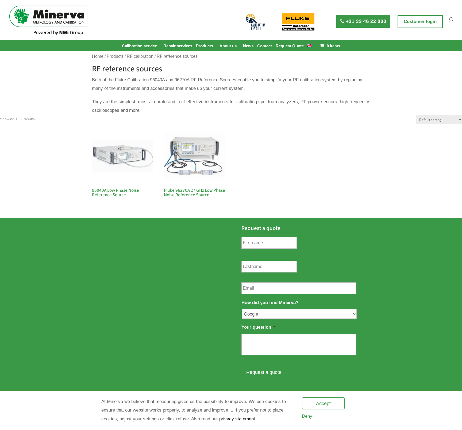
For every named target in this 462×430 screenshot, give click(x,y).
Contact (264, 46)
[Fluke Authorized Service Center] (298, 22)
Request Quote (290, 46)
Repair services (177, 46)
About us (228, 46)
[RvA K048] (256, 22)
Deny (307, 416)
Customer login (420, 21)
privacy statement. (237, 418)
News (248, 46)
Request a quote (264, 372)
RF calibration (140, 56)
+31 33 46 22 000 (365, 21)
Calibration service (139, 46)
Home (97, 56)
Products (204, 46)
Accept (323, 403)
